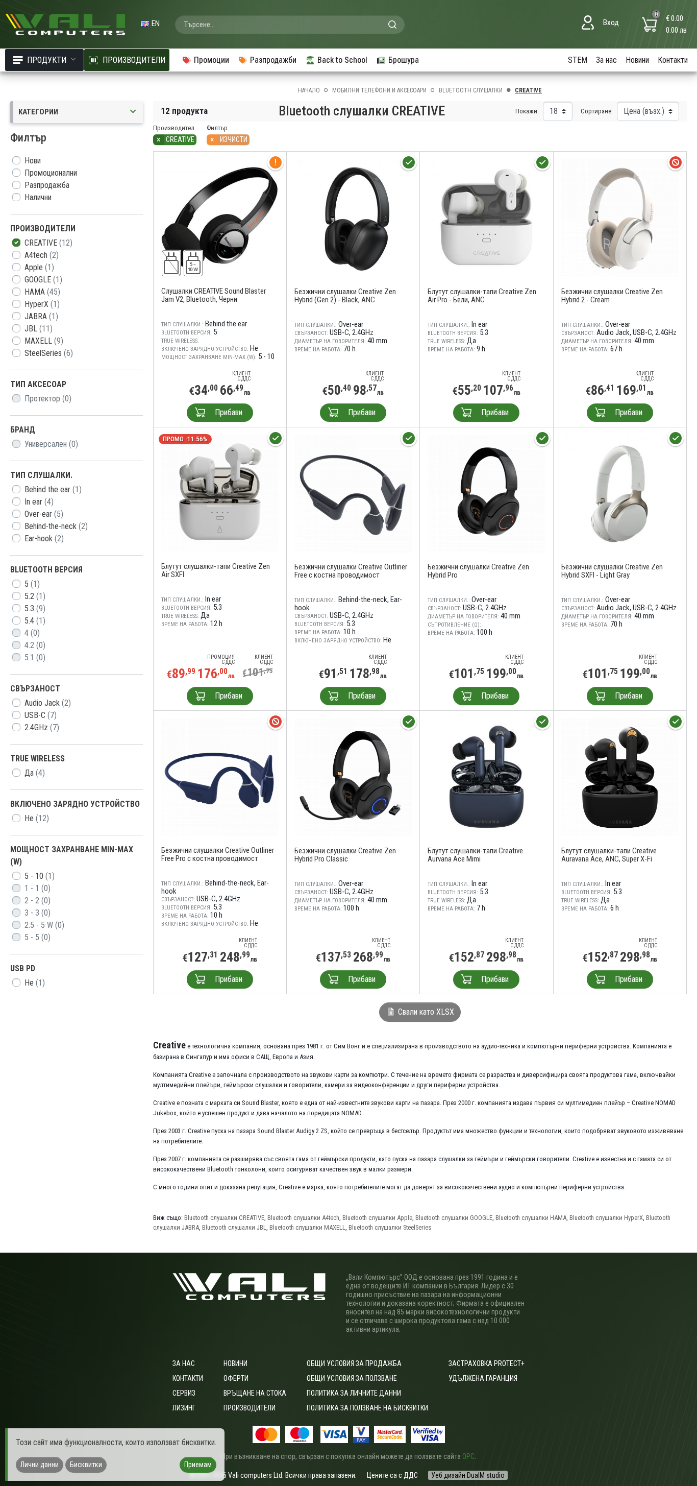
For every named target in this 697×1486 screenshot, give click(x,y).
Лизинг (183, 1408)
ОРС (468, 1456)
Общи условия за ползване (352, 1378)
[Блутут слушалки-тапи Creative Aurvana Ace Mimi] (486, 777)
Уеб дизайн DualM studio (468, 1475)
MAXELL (43, 341)
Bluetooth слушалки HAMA (530, 1217)
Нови (32, 160)
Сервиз (183, 1393)
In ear (39, 502)
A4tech (41, 255)
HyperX (42, 304)
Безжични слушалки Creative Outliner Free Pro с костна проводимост (217, 854)
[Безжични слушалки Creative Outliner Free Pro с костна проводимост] (220, 776)
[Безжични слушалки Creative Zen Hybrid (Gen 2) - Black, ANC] (353, 218)
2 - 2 (37, 900)
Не (36, 818)
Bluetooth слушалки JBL (234, 1227)
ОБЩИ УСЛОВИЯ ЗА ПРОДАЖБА (354, 1363)
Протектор (47, 398)
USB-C (40, 715)
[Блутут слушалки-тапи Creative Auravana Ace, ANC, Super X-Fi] (620, 777)
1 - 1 (37, 888)
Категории (38, 111)
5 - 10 (39, 876)
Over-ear (43, 514)
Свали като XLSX (425, 1012)
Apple (39, 267)
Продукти (46, 60)
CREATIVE (48, 243)
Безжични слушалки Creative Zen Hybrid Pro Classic (345, 855)
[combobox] (290, 24)
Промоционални (50, 173)
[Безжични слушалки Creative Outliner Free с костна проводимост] (353, 493)
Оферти (235, 1378)
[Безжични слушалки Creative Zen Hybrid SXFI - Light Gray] (620, 493)
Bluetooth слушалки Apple (377, 1217)
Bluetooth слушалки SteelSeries (389, 1227)
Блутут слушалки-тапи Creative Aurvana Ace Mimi (475, 855)
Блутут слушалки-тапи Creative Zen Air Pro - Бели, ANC (482, 295)
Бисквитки (86, 1464)
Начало (309, 90)
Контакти (673, 60)
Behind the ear (53, 489)
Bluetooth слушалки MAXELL (307, 1227)
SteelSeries (48, 353)
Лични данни (39, 1464)
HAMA (42, 292)
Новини (637, 60)
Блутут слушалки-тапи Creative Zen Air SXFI (215, 570)
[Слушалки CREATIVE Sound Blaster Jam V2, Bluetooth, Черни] (220, 217)
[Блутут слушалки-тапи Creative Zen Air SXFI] (220, 493)
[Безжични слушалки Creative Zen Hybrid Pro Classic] (353, 777)
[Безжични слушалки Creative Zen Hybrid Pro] (486, 493)
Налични (38, 197)
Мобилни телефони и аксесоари (379, 90)
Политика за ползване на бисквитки (367, 1408)
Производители (249, 1408)
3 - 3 (37, 913)
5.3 (34, 608)
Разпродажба (46, 185)
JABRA (41, 316)
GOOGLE (43, 279)
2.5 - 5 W (44, 925)
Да (34, 773)
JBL (38, 328)
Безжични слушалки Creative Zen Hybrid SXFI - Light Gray (612, 571)
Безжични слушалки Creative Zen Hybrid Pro (478, 571)
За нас (606, 60)
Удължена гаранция (483, 1378)
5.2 (34, 596)
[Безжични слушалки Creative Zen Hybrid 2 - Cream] (620, 218)
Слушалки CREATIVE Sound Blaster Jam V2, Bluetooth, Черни (213, 295)
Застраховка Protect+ (487, 1363)
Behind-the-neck (56, 526)
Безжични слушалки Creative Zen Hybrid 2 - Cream (612, 295)
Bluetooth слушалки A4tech (303, 1217)
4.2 (34, 645)
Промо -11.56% (185, 439)
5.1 (34, 657)
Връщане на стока (254, 1393)
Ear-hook (44, 538)
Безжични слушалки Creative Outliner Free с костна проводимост (350, 571)
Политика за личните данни (354, 1393)
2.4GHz (41, 727)
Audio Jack (47, 703)
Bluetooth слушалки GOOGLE (453, 1217)
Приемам (198, 1464)
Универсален (51, 444)
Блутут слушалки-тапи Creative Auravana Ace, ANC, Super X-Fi (609, 855)
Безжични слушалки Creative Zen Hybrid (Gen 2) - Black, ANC (345, 295)
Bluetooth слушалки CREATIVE (224, 1217)
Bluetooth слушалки (471, 90)
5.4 (34, 621)
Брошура (403, 60)
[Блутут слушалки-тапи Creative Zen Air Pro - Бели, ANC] (486, 218)
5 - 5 (37, 937)
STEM (577, 60)
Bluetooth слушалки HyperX (606, 1217)
